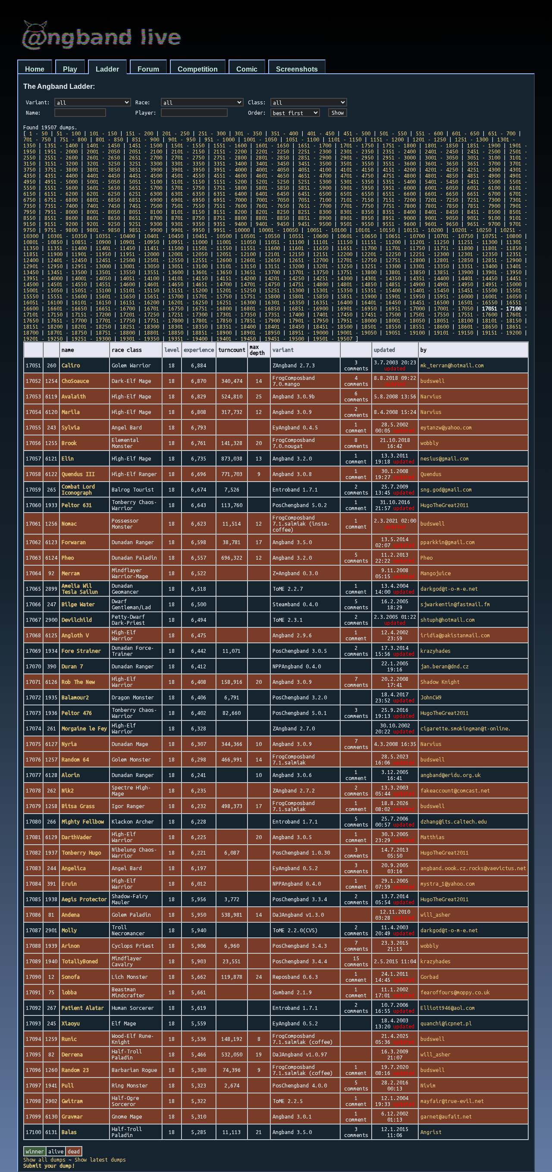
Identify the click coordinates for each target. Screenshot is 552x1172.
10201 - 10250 (471, 230)
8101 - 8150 (187, 212)
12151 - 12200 (332, 254)
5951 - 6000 (399, 188)
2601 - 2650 (103, 157)
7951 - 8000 (61, 212)
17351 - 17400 (284, 314)
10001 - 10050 (278, 230)
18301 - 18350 (187, 326)
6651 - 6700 (483, 194)
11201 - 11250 (429, 242)
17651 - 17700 (67, 320)
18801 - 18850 (163, 332)
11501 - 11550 (212, 248)
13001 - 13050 (139, 266)
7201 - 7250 (441, 200)
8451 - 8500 (483, 212)
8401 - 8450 (441, 212)
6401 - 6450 (272, 194)
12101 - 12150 (284, 254)
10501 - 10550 (260, 236)
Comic (246, 69)
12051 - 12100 (236, 254)
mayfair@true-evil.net (452, 1101)
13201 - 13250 (332, 266)
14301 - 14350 (381, 278)
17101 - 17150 (43, 314)
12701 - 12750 (356, 260)
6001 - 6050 (441, 188)
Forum (148, 69)
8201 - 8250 (272, 212)
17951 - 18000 (356, 320)
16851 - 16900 (308, 308)
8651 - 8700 (145, 218)
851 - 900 (145, 139)
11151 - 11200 (381, 242)
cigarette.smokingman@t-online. (465, 728)
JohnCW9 (431, 697)
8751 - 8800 (230, 218)
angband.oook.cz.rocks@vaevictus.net (473, 868)
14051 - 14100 (139, 278)
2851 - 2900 (314, 157)
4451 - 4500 (145, 175)
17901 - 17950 (308, 320)
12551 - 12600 (212, 260)
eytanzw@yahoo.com (446, 427)
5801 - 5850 (272, 188)
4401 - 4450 (103, 175)
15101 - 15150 (139, 290)
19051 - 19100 (405, 332)
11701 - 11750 (405, 248)
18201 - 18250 (91, 326)
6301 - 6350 (187, 194)
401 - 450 (320, 133)
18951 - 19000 (308, 332)
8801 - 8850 (272, 218)
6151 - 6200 (61, 194)
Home (34, 69)
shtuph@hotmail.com (447, 620)
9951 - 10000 (231, 230)
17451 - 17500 (381, 314)
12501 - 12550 (163, 260)
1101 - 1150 (344, 139)
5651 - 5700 (145, 188)
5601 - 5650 (103, 188)
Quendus (431, 474)
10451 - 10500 (212, 236)
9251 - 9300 (145, 224)
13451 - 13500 (67, 272)
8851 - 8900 (314, 218)
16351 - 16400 (332, 302)
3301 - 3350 (187, 163)
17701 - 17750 (115, 320)
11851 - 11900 (43, 254)
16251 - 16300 (236, 302)
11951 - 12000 (139, 254)
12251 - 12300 (429, 254)
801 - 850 (109, 139)
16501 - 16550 (477, 302)
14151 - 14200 (236, 278)
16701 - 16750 (163, 308)
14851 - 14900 (405, 284)
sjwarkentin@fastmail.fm (455, 604)
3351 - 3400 (230, 163)
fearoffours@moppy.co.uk (455, 992)
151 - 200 (139, 133)
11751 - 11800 (453, 248)
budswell (432, 381)
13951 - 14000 (43, 278)
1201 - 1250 (429, 139)
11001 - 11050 (236, 242)
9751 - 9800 (61, 230)
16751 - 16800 (212, 308)
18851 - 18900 (212, 332)
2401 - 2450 (441, 151)
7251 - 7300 (483, 200)
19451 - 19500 (284, 338)
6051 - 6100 (483, 188)
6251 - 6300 (145, 194)
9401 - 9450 (272, 224)
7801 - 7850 (441, 206)
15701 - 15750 (212, 296)
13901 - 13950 (501, 272)
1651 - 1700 (314, 145)
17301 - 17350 (236, 314)
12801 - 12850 (453, 260)
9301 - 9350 (187, 224)
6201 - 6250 (103, 194)
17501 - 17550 (429, 314)
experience (199, 350)
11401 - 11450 (115, 248)
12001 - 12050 (187, 254)
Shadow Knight (440, 682)
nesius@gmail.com (444, 458)
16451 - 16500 (429, 302)
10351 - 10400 (115, 236)
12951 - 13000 (91, 266)
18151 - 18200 (43, 326)
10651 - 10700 (405, 236)
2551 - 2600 (61, 157)
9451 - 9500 (314, 224)
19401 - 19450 (236, 338)
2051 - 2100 (145, 151)
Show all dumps (44, 1159)
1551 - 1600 (230, 145)
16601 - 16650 (67, 308)
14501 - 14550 (67, 284)
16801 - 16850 (260, 308)
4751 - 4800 (399, 175)
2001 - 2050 (103, 151)
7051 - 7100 (314, 200)
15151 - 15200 (187, 290)
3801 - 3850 (103, 169)
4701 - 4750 (356, 175)
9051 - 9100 (483, 218)
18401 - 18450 (284, 326)
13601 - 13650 (212, 272)
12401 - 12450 (67, 260)
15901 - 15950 (405, 296)
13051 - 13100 (187, 266)
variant (283, 350)
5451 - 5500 (483, 182)
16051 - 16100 (43, 302)
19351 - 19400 (187, 338)
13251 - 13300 (381, 266)
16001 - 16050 (501, 296)
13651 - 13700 (260, 272)
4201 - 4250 (441, 169)
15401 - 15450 (429, 290)
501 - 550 (393, 133)
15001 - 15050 (43, 290)
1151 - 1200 (387, 139)
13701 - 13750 (308, 272)
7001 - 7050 (272, 200)
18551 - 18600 (429, 326)
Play (70, 69)
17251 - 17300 (187, 314)
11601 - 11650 (308, 248)
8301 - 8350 (356, 212)
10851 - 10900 (91, 242)
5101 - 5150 (187, 182)
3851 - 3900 (145, 169)
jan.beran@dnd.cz (444, 666)
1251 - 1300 (471, 139)
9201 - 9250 (103, 224)
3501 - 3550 (356, 163)
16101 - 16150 (91, 302)
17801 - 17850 (212, 320)
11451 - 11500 (163, 248)
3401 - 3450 (272, 163)
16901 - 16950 (356, 308)
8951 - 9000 (399, 218)
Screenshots (297, 69)
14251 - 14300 (332, 278)
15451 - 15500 (477, 290)
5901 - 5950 (356, 188)
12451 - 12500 (115, 260)
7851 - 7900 (483, 206)
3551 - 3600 (399, 163)
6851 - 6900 (145, 200)
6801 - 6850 (103, 200)
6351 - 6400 (230, 194)
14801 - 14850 (356, 284)
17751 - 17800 (163, 320)
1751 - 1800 (399, 145)
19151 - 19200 (501, 332)
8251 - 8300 (314, 212)
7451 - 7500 (145, 206)
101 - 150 (103, 133)
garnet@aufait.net (446, 1116)
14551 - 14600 (115, 284)
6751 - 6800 (61, 200)
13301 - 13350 (429, 266)
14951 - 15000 (501, 284)
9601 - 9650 (441, 224)
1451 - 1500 (145, 145)
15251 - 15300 (284, 290)
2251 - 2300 (314, 151)
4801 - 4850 (441, 175)
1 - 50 (38, 133)
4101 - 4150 (356, 169)
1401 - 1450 (103, 145)
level (171, 350)
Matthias (432, 837)
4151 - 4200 (399, 169)
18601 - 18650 (477, 326)
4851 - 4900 (483, 175)
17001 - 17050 (453, 308)
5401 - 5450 (441, 182)
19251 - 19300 (91, 338)
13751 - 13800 (356, 272)
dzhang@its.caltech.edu (453, 821)
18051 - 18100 (453, 320)
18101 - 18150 (501, 320)
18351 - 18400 (236, 326)
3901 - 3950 (187, 169)
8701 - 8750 (187, 218)
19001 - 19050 (356, 332)
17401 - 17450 (332, 314)
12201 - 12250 (381, 254)
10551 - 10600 (308, 236)
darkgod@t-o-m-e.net (449, 589)
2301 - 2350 (356, 151)
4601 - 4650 (272, 175)
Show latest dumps (100, 1159)
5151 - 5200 (230, 182)
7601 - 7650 (272, 206)
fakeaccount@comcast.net (455, 790)
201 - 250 (175, 133)
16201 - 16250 (187, 302)
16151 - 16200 (139, 302)
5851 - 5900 (314, 188)
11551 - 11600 (260, 248)
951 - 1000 (219, 139)
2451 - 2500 (483, 151)
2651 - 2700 (145, 157)
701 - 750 (36, 139)
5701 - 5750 (187, 188)
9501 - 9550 (356, 224)
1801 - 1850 (441, 145)
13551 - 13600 (163, 272)
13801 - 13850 (405, 272)
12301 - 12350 (477, 254)
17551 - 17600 (477, 314)
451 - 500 (356, 133)
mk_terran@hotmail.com (452, 365)
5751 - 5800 (230, 188)
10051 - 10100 (326, 230)
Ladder (107, 69)
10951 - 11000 (187, 242)
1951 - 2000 (61, 151)
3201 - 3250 (103, 163)
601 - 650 (465, 133)
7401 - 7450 (103, 206)
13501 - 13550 (115, 272)
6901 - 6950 (187, 200)
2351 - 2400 (399, 151)
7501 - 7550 (187, 206)
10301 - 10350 (67, 236)
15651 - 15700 (163, 296)
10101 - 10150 (375, 230)
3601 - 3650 (441, 163)
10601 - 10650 (356, 236)
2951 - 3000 (399, 157)
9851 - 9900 (145, 230)
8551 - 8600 (61, 218)
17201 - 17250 (139, 314)
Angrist (431, 1132)
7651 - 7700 (314, 206)
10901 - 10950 (139, 242)
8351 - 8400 (399, 212)
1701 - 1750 (356, 145)
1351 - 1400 (61, 145)
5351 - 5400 (399, 182)
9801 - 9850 (103, 230)
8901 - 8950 (356, 218)
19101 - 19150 (453, 332)
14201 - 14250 (284, 278)
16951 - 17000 (405, 308)
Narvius (431, 396)
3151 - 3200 (61, 163)
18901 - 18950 (260, 332)
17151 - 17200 (91, 314)
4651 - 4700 (314, 175)
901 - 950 (181, 139)
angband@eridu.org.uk (450, 775)
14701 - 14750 (260, 284)
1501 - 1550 (187, 145)
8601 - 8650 (103, 218)
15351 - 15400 (381, 290)
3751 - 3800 (61, 169)
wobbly (429, 443)
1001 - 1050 (260, 139)
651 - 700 (501, 133)
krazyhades (435, 651)
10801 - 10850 (43, 242)
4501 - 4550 (187, 175)
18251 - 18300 (139, 326)
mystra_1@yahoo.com (447, 884)
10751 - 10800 (501, 236)
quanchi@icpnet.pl (446, 1023)
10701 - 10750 (453, 236)
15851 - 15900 (356, 296)
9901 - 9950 (187, 230)
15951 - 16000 (453, 296)
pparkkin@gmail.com (447, 542)
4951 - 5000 (61, 182)
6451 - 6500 (314, 194)
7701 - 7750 (356, 206)
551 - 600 (429, 133)
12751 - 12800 (405, 260)
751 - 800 (73, 139)
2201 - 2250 (272, 151)
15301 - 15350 (332, 290)
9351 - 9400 (230, 224)
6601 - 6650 (441, 194)
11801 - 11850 (501, 248)
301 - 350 (248, 133)
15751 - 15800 (260, 296)
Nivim (428, 1085)
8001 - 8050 (103, 212)
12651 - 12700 (308, 260)
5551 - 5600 (61, 188)
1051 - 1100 (302, 139)
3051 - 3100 (483, 157)
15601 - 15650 (115, 296)
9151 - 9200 (61, 224)
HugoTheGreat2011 (444, 505)
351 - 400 (284, 133)
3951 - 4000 (230, 169)
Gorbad (429, 977)
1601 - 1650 (272, 145)
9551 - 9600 (399, 224)
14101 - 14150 (187, 278)
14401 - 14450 (477, 278)
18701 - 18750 (67, 332)
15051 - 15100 (91, 290)
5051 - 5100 (145, 182)
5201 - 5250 (272, 182)
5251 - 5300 (314, 182)
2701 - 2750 (187, 157)
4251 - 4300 (483, 169)
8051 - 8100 (145, 212)
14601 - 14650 (163, 284)
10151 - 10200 (423, 230)
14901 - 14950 (453, 284)
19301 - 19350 (139, 338)
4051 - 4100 (314, 169)
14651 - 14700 (212, 284)
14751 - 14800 (308, 284)
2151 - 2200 (230, 151)
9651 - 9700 (483, 224)
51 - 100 (68, 133)
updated (384, 350)
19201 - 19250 (43, 338)
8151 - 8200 (230, 212)
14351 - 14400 (429, 278)
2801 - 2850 (272, 157)
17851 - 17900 (260, 320)
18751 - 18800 (115, 332)
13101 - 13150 (236, 266)
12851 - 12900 (501, 260)
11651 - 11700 (356, 248)
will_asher (435, 915)
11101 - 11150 (332, 242)
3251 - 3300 (145, 163)
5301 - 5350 (356, 182)
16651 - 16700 (115, 308)
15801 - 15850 (308, 296)
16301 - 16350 (284, 302)
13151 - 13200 (284, 266)
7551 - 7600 (230, 206)
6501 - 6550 (356, 194)
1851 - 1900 (483, 145)
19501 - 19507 (332, 338)
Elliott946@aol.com (447, 1008)
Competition (198, 69)
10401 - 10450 (163, 236)
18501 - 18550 (381, 326)
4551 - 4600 (230, 175)
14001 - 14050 (91, 278)
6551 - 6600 (399, 194)
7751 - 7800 (399, 206)
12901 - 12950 (43, 266)
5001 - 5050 (103, 182)
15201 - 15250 (236, 290)
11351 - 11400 (67, 248)
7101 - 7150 (356, 200)
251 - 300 (212, 133)
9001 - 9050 (441, 218)
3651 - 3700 (483, 163)
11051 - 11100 (284, 242)
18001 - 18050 (405, 320)
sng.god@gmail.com (446, 489)
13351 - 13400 (477, 266)
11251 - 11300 (477, 242)
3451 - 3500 (314, 163)
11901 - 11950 (91, 254)
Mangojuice (435, 573)
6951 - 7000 (230, 200)
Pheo (426, 558)
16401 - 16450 (381, 302)
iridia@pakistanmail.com (455, 635)
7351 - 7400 (61, 206)
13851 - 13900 (453, 272)
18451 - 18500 (332, 326)
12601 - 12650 (260, 260)
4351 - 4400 (61, 175)
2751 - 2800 (230, 157)
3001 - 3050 (441, 157)
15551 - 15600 (67, 296)
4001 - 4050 (272, 169)
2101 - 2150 (187, 151)
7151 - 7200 (399, 200)
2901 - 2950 (356, 157)
